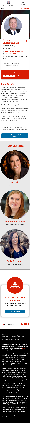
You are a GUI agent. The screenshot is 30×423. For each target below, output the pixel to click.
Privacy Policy (6, 336)
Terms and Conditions (17, 336)
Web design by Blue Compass (10, 339)
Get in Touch (9, 76)
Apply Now (21, 76)
